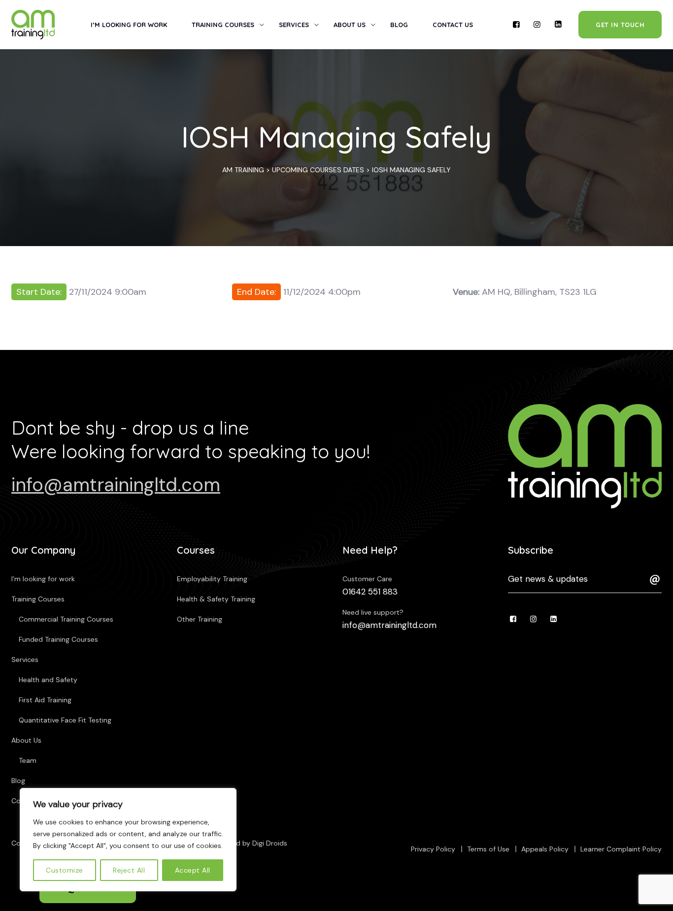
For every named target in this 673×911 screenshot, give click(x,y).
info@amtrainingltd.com (115, 484)
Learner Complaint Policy (621, 849)
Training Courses (223, 25)
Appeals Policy (545, 849)
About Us (350, 25)
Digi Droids (269, 843)
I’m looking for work (129, 25)
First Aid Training (45, 699)
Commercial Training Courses (66, 619)
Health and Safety (48, 679)
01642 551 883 (370, 591)
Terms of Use (488, 849)
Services (294, 25)
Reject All (129, 870)
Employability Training (212, 578)
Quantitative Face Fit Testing (65, 720)
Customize (64, 870)
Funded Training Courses (58, 639)
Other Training (199, 619)
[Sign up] (655, 579)
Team (27, 760)
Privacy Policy (433, 849)
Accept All (192, 870)
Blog (399, 25)
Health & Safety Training (216, 599)
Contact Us (453, 25)
